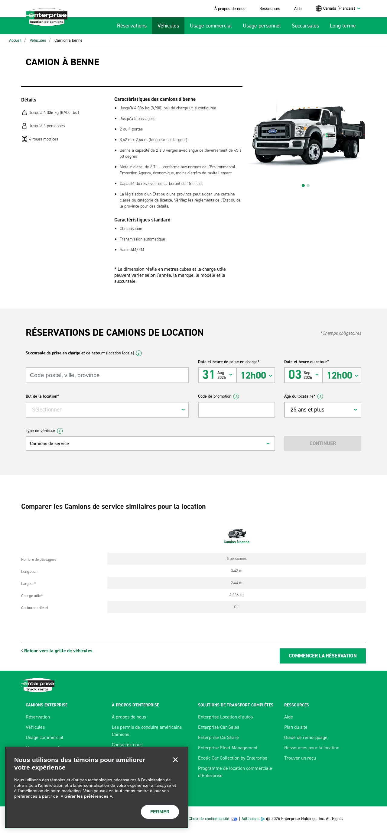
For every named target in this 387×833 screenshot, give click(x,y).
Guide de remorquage (305, 737)
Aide (298, 8)
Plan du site (295, 727)
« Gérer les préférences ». (87, 796)
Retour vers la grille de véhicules (57, 650)
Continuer (323, 443)
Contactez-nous (127, 744)
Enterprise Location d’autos (225, 717)
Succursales (305, 25)
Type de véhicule (40, 431)
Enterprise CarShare (218, 737)
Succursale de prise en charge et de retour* (80, 353)
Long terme (343, 25)
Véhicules (168, 25)
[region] (96, 787)
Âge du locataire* (299, 396)
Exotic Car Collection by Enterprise (232, 758)
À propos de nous (230, 8)
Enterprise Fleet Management (228, 747)
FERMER (160, 811)
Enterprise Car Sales (218, 727)
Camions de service (49, 443)
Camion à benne (68, 40)
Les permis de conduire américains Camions (147, 731)
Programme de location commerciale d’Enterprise (235, 772)
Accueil (15, 40)
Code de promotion (214, 396)
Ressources (269, 8)
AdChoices (251, 819)
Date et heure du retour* (306, 362)
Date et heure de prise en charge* (228, 362)
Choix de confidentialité (209, 819)
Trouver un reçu (300, 758)
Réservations (132, 25)
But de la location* (42, 396)
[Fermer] (175, 759)
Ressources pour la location (311, 747)
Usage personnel (262, 25)
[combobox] (342, 8)
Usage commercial (211, 25)
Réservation (38, 717)
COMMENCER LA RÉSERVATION (323, 655)
